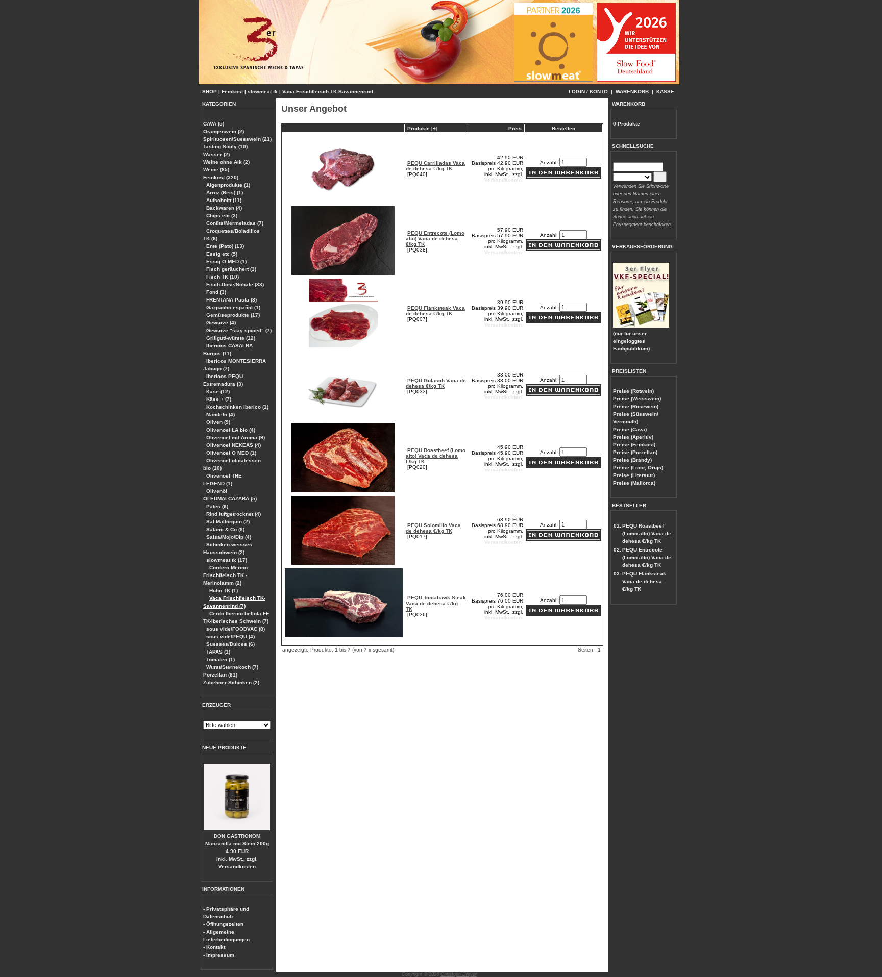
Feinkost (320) (220, 177)
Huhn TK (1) (223, 590)
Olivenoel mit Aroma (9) (235, 437)
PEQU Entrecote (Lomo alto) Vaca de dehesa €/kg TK (435, 238)
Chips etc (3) (221, 215)
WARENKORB (632, 91)
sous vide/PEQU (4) (230, 636)
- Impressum (218, 955)
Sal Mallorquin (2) (228, 521)
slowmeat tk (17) (226, 560)
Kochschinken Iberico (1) (237, 407)
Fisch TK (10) (222, 277)
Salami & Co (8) (225, 529)
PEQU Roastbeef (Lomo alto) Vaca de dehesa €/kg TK (435, 455)
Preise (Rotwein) (633, 391)
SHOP (209, 91)
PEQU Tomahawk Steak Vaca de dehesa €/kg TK (436, 603)
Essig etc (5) (221, 254)
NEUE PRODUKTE (224, 747)
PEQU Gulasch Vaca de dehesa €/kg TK (436, 383)
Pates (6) (217, 506)
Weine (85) (216, 169)
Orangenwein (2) (223, 131)
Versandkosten (237, 866)
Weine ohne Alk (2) (226, 162)
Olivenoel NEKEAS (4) (233, 445)
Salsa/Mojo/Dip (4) (228, 537)
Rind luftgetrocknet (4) (233, 514)
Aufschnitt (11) (223, 200)
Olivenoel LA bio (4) (230, 430)
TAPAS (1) (218, 652)
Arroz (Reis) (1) (224, 192)
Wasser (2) (216, 154)
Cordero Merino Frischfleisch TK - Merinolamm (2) (225, 575)
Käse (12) (218, 391)
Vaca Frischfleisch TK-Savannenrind (327, 91)
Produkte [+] (422, 128)
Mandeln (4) (220, 414)
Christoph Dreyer (458, 974)
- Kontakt (214, 947)
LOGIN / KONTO (588, 91)
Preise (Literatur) (634, 475)
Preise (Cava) (630, 429)
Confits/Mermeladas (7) (234, 223)
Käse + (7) (218, 399)
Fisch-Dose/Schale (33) (235, 284)
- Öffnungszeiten (223, 924)
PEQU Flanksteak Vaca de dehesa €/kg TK (435, 310)
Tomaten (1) (220, 659)
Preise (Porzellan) (635, 452)
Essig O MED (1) (226, 261)
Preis (515, 128)
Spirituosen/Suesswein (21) (237, 139)
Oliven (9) (218, 422)
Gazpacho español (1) (233, 307)
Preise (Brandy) (632, 460)
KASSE (665, 91)
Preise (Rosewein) (635, 406)
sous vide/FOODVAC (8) (235, 629)
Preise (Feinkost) (634, 444)
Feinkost (232, 91)
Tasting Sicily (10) (225, 146)
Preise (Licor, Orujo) (638, 467)
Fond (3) (216, 292)
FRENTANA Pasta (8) (231, 300)
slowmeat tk (263, 91)
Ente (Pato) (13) (225, 246)
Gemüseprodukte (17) (233, 315)
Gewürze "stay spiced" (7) (239, 330)
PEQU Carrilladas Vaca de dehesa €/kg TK (435, 165)
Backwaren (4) (224, 208)
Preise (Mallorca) (634, 483)
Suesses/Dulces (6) (230, 644)
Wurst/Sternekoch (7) (232, 667)
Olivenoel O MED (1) (231, 453)
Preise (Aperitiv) (633, 437)
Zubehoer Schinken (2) (231, 682)
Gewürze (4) (221, 322)
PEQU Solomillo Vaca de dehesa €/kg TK (433, 528)
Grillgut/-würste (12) (230, 338)
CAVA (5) (213, 124)
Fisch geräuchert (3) (231, 269)
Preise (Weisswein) (637, 399)
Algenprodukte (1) (228, 185)
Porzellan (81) (220, 675)
